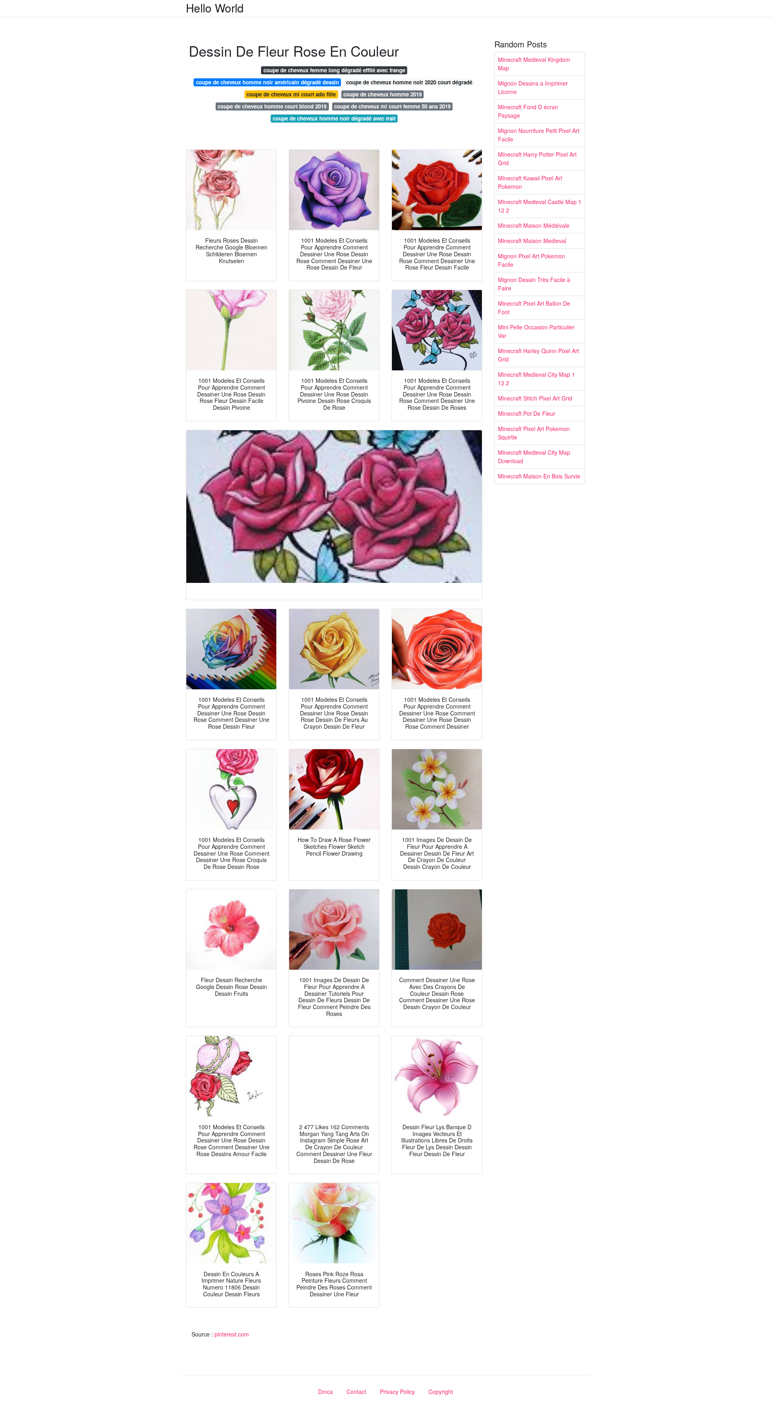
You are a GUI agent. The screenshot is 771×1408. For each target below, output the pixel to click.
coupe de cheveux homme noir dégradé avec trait (334, 118)
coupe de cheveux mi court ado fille (291, 94)
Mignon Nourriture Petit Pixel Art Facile (538, 135)
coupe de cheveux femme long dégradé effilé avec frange (334, 70)
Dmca (325, 1392)
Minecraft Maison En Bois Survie (539, 476)
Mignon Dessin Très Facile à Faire (534, 284)
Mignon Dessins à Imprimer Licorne (533, 87)
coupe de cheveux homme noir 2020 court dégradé (409, 82)
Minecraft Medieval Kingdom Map (534, 63)
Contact (356, 1392)
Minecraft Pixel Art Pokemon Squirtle (534, 433)
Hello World (215, 7)
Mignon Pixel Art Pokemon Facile (531, 260)
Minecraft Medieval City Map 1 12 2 (536, 378)
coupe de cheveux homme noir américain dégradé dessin (267, 82)
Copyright (440, 1392)
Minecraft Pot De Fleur (526, 413)
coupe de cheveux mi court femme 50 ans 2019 (392, 106)
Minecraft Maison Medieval (532, 241)
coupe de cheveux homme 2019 (382, 94)
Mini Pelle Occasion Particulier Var (536, 331)
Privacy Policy (397, 1392)
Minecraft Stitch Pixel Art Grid (535, 398)
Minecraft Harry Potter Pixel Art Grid (537, 158)
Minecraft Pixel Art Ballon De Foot (534, 307)
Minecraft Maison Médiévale (533, 225)
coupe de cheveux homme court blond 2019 (272, 106)
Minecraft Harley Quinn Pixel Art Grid (538, 355)
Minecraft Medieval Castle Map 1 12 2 (539, 206)
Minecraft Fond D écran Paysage (528, 111)
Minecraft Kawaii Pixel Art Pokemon (530, 182)
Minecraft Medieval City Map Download (534, 456)
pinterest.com (231, 1334)
